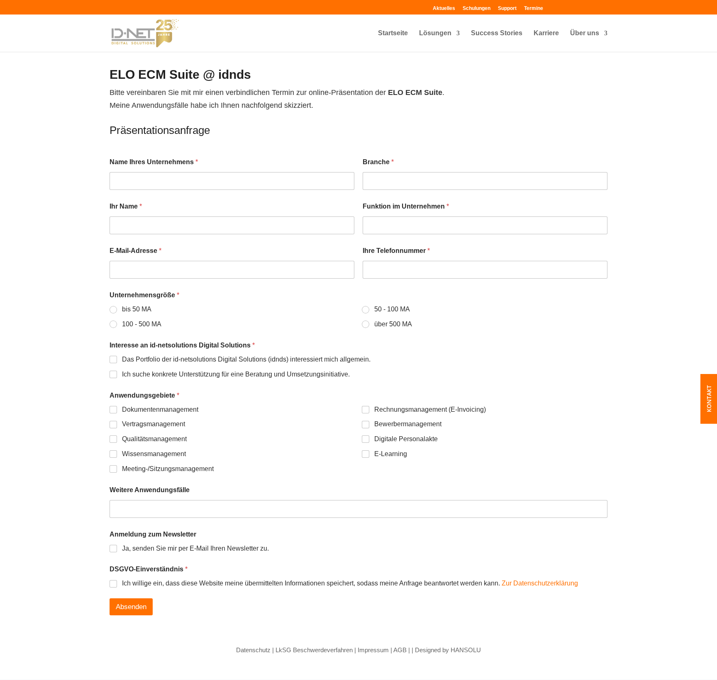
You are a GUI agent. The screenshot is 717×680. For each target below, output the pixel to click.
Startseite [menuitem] (393, 33)
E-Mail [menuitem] (600, 7)
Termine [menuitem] (533, 8)
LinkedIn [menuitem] (577, 7)
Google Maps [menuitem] (554, 7)
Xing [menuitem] (565, 7)
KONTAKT (709, 399)
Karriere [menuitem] (546, 33)
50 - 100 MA (392, 309)
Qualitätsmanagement (154, 438)
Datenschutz (253, 649)
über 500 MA (393, 324)
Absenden (131, 607)
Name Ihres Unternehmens (154, 161)
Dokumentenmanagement (160, 409)
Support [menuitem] (507, 8)
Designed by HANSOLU (448, 649)
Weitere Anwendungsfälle (150, 489)
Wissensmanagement (154, 453)
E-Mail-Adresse (135, 250)
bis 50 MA (136, 309)
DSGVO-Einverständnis (149, 569)
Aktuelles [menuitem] (444, 8)
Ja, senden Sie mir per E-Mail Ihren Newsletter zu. (195, 548)
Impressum (373, 649)
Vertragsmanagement (153, 423)
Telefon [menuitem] (589, 7)
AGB (400, 649)
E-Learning (390, 453)
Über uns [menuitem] (584, 33)
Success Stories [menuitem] (496, 33)
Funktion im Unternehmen (406, 206)
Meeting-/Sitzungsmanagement (168, 468)
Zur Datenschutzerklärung (540, 583)
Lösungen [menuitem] (435, 33)
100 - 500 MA (141, 324)
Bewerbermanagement (407, 423)
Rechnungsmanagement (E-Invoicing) (430, 409)
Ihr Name (126, 206)
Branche (378, 161)
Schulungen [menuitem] (476, 8)
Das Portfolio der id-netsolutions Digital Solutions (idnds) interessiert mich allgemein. (246, 359)
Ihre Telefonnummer (396, 250)
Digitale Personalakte (406, 438)
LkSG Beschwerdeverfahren (314, 649)
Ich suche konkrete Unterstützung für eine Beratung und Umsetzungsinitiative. (236, 374)
